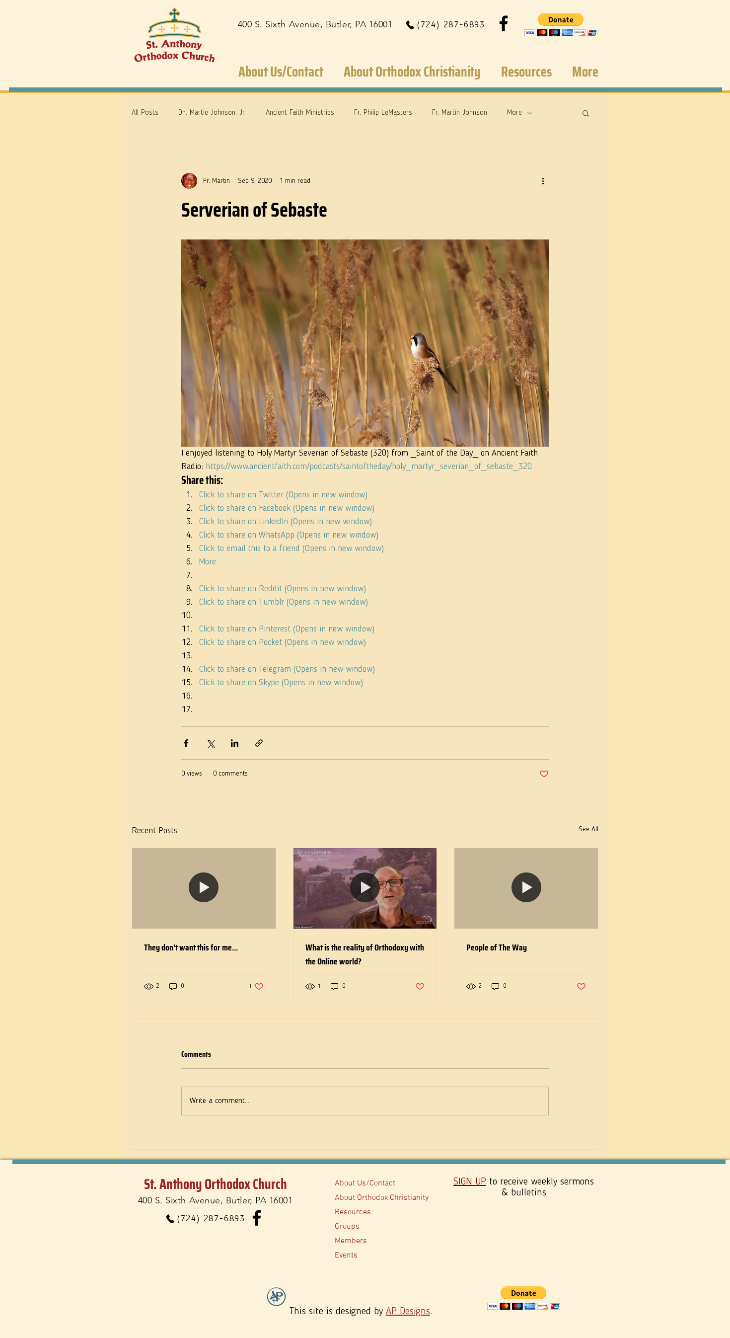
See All (588, 829)
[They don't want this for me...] (204, 888)
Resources (353, 1212)
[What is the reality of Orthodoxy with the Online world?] (365, 888)
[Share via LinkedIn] (234, 743)
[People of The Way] (526, 888)
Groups (347, 1227)
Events (346, 1255)
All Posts (145, 113)
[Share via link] (259, 743)
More (514, 113)
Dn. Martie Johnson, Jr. (212, 113)
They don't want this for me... (191, 947)
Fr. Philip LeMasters (383, 113)
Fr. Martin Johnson (459, 113)
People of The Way (496, 947)
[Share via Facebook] (186, 743)
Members (351, 1241)
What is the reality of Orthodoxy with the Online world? (364, 954)
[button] (560, 24)
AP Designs (408, 1312)
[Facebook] (503, 23)
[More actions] (543, 181)
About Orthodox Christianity (382, 1198)
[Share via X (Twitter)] (210, 743)
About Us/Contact (365, 1183)
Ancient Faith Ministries (300, 113)
